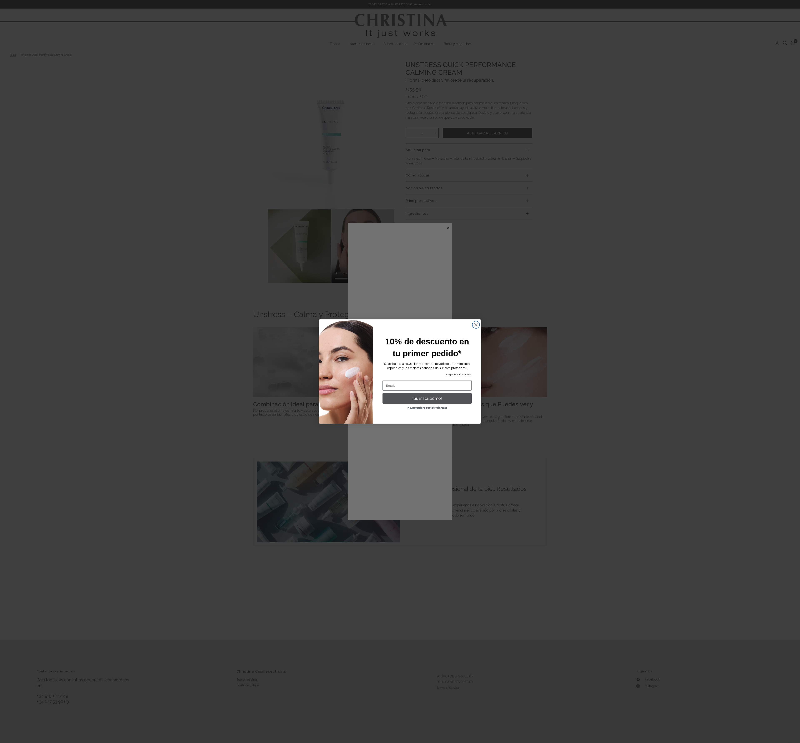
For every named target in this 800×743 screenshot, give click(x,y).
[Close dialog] (476, 324)
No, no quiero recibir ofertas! (427, 407)
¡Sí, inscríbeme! (427, 398)
